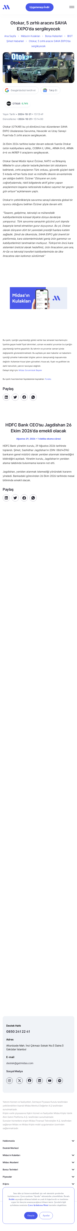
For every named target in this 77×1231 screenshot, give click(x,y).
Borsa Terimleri (10, 1169)
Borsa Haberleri (53, 36)
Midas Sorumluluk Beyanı (30, 370)
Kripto (6, 1184)
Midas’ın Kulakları (30, 36)
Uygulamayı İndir (40, 7)
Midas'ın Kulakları (11, 1155)
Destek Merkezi (11, 1148)
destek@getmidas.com (19, 1063)
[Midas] (6, 7)
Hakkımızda (9, 1140)
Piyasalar (7, 1176)
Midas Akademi (10, 1162)
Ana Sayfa (10, 36)
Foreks (48, 379)
